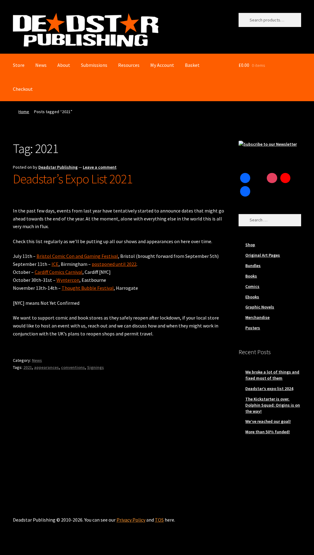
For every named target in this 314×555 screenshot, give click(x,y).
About (63, 65)
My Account (162, 65)
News (41, 65)
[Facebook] (245, 178)
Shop (250, 244)
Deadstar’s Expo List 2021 (72, 179)
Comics (252, 286)
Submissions (94, 65)
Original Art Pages (262, 255)
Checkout (23, 89)
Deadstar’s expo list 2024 (269, 388)
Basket (192, 65)
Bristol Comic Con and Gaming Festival (77, 256)
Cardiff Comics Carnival (58, 272)
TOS (159, 520)
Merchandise (257, 317)
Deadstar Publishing (58, 167)
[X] (258, 178)
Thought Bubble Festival (88, 288)
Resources (129, 65)
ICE (55, 264)
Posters (252, 328)
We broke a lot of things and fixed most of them (272, 375)
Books (251, 276)
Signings (95, 367)
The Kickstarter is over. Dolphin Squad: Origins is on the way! (272, 405)
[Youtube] (285, 178)
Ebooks (252, 297)
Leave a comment (100, 167)
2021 (27, 367)
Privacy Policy (131, 520)
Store (19, 65)
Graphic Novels (259, 307)
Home (23, 111)
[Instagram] (272, 178)
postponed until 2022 (114, 264)
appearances (46, 367)
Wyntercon (67, 280)
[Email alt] (258, 191)
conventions (73, 367)
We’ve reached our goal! (268, 421)
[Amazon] (245, 191)
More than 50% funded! (267, 431)
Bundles (253, 265)
